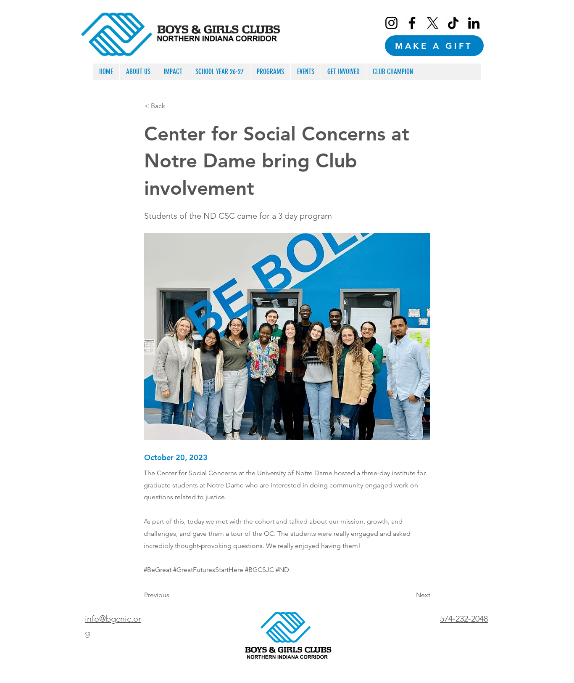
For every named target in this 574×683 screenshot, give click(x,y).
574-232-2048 (464, 619)
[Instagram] (391, 23)
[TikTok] (453, 23)
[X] (432, 23)
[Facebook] (412, 23)
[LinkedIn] (474, 23)
